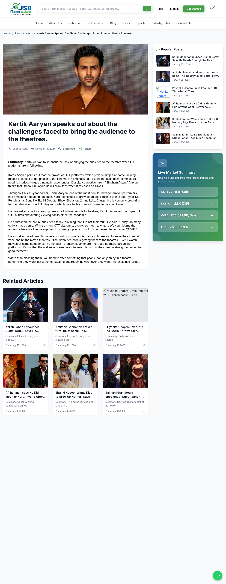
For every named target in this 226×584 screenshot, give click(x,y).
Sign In (174, 8)
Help (160, 8)
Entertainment (23, 33)
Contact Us (183, 23)
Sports (140, 23)
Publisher (74, 23)
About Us (55, 23)
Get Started (193, 8)
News (126, 23)
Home (39, 23)
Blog (113, 23)
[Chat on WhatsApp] (217, 575)
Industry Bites (161, 23)
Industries (93, 23)
